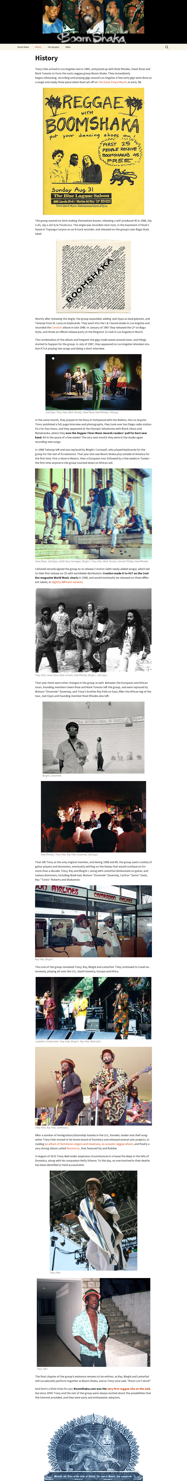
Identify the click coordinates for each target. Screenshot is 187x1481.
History (38, 47)
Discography (53, 47)
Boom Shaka (23, 47)
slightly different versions (67, 582)
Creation (57, 327)
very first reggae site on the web (128, 1388)
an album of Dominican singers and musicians (72, 1144)
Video (68, 47)
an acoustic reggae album (117, 1144)
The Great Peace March (112, 82)
